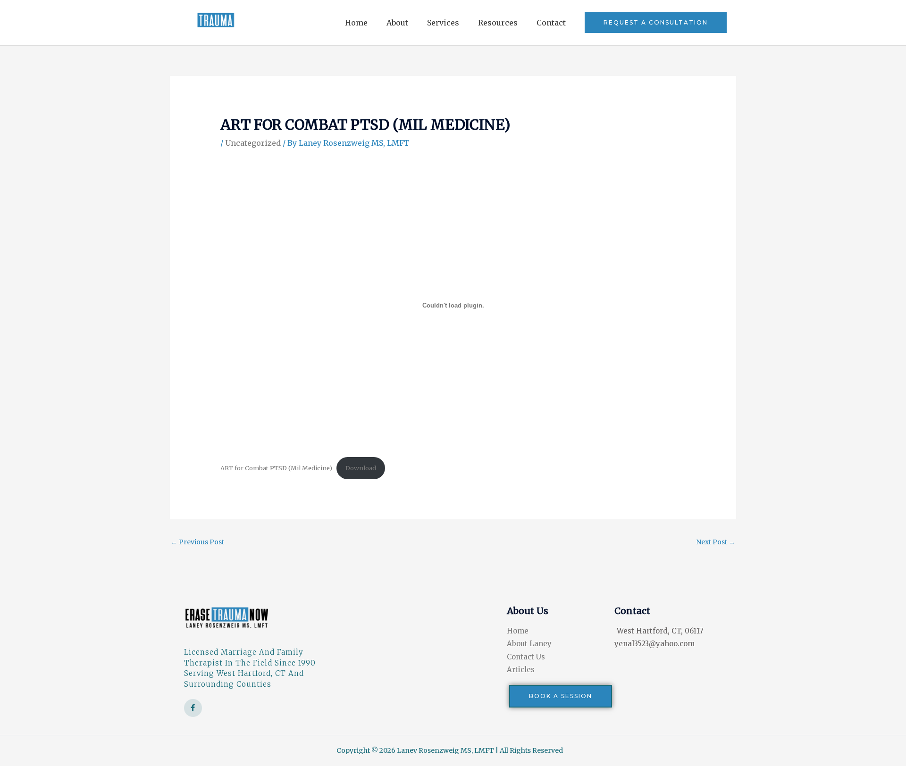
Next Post (715, 542)
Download (360, 468)
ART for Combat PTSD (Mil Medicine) (276, 468)
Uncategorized (253, 143)
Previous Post (197, 542)
